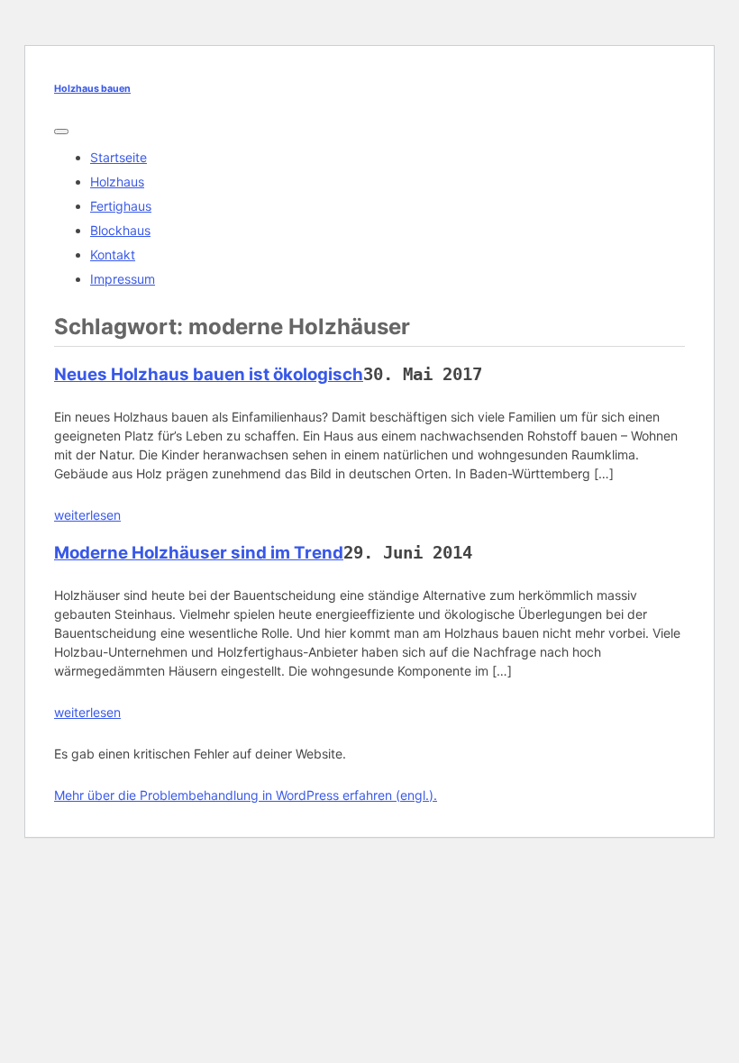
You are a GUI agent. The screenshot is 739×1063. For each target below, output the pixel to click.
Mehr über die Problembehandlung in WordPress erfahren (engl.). (245, 795)
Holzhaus (117, 181)
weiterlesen (87, 514)
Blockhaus (120, 230)
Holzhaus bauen (92, 89)
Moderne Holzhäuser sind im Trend (198, 552)
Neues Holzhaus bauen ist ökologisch (208, 374)
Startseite (118, 157)
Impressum (122, 278)
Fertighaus (120, 206)
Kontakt (112, 254)
